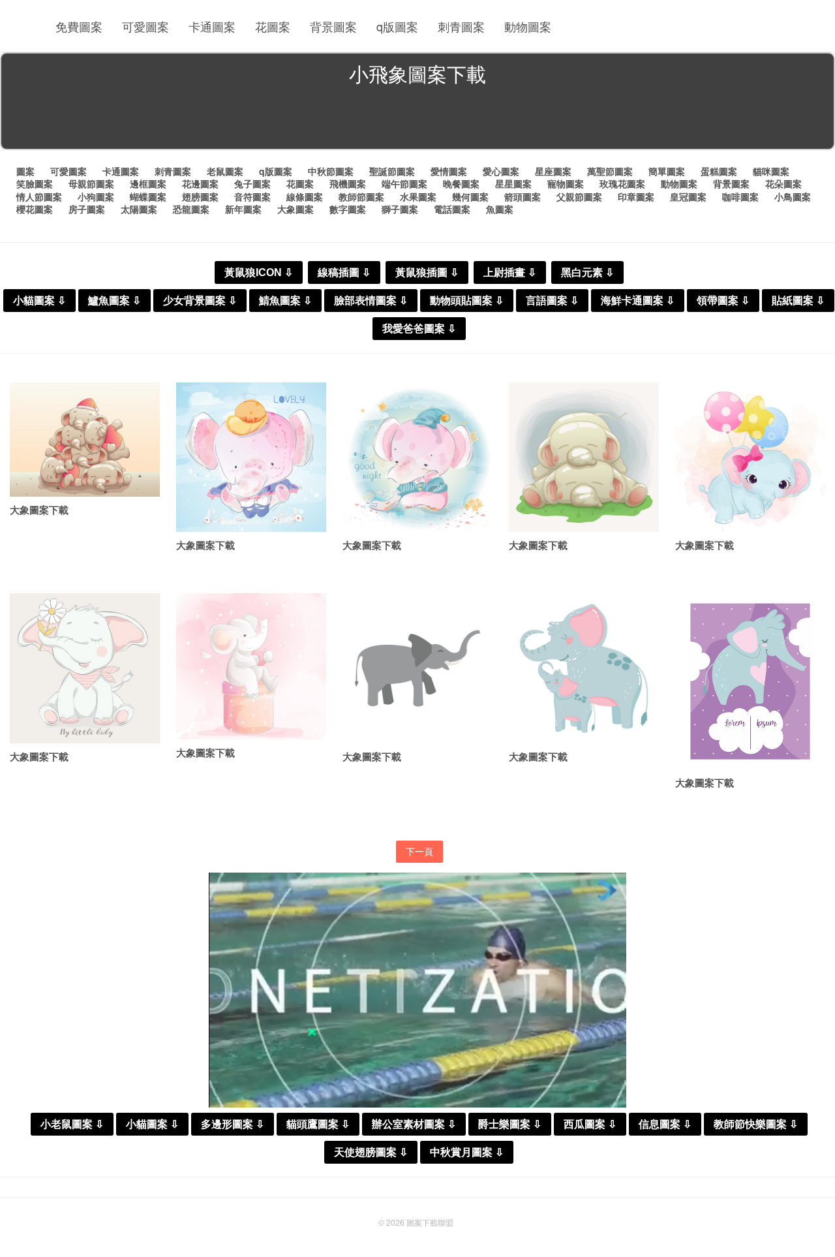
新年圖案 (243, 208)
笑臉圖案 (34, 183)
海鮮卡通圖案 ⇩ (638, 300)
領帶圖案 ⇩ (723, 300)
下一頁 (419, 851)
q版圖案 (397, 26)
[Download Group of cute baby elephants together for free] (85, 439)
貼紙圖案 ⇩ (798, 300)
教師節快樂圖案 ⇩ (756, 1124)
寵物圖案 (565, 183)
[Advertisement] (417, 120)
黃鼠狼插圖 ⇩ (427, 272)
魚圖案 (499, 208)
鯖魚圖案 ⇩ (285, 300)
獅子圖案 (400, 208)
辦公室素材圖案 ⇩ (414, 1124)
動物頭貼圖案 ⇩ (467, 300)
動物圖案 (527, 26)
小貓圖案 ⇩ (39, 300)
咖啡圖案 (740, 196)
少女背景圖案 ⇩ (200, 300)
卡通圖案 (212, 26)
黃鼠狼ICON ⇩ (258, 272)
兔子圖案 (252, 183)
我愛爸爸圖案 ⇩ (419, 328)
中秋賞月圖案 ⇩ (467, 1152)
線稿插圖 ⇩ (344, 272)
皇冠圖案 (688, 196)
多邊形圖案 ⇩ (232, 1124)
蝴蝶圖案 (148, 196)
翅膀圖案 (200, 196)
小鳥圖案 (792, 196)
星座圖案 (553, 171)
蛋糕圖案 (719, 171)
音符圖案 (252, 196)
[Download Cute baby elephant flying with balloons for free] (750, 457)
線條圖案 (304, 196)
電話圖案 (452, 208)
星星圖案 (513, 183)
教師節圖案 (361, 196)
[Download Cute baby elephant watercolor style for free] (251, 666)
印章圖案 (636, 196)
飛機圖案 (347, 183)
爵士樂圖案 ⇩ (509, 1124)
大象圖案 (295, 208)
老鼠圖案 (225, 171)
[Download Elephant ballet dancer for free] (251, 457)
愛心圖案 (501, 171)
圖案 (25, 171)
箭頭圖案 (522, 196)
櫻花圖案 (34, 208)
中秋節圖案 (331, 171)
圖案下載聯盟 (429, 1222)
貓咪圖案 (771, 171)
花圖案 (272, 26)
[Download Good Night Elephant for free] (417, 457)
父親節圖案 (579, 196)
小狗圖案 (96, 196)
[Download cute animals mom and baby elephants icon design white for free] (584, 668)
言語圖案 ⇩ (552, 300)
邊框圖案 (148, 183)
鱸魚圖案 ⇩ (114, 300)
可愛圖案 (145, 26)
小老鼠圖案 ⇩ (72, 1124)
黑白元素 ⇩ (587, 272)
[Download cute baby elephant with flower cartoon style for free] (85, 668)
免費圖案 (78, 26)
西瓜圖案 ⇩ (590, 1124)
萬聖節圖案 (610, 171)
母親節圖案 (91, 183)
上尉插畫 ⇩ (509, 272)
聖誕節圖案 (392, 171)
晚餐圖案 (461, 183)
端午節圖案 (404, 183)
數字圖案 (347, 208)
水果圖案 (418, 196)
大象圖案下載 (39, 510)
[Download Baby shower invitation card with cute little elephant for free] (750, 681)
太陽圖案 (139, 208)
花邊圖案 (200, 183)
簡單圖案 (666, 171)
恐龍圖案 (191, 208)
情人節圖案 (39, 196)
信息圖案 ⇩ (665, 1124)
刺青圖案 (461, 26)
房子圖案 (86, 208)
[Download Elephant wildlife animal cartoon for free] (417, 668)
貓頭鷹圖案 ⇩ (318, 1124)
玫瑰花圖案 (622, 183)
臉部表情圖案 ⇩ (371, 300)
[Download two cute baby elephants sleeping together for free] (584, 457)
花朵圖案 (783, 183)
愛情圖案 (449, 171)
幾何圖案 (470, 196)
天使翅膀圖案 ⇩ (371, 1152)
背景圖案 (333, 26)
